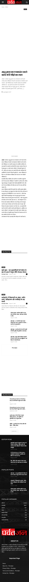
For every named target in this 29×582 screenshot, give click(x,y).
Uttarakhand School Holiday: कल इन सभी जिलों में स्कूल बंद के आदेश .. (18, 400)
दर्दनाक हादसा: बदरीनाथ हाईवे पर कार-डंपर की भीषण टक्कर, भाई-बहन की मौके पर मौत (19, 314)
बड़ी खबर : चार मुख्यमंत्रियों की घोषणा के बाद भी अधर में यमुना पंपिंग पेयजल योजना (14, 271)
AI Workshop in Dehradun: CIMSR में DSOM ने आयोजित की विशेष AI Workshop (18, 454)
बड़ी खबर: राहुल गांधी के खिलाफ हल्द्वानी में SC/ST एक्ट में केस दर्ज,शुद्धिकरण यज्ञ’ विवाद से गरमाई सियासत (19, 338)
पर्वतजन (6, 7)
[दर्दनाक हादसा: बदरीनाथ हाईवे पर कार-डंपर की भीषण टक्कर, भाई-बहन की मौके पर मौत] (5, 314)
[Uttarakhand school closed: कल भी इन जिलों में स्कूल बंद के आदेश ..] (5, 409)
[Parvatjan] (7, 350)
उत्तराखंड (3, 267)
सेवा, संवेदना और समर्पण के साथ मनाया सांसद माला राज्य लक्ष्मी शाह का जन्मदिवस (19, 461)
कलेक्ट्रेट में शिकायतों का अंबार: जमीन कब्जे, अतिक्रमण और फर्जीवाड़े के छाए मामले (13, 299)
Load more (14, 431)
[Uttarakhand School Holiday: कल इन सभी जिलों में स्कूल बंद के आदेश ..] (5, 400)
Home (3, 7)
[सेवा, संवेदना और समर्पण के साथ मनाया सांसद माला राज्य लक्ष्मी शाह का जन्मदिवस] (5, 462)
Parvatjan (14, 348)
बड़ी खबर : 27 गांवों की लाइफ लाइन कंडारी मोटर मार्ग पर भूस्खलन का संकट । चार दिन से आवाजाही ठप (19, 322)
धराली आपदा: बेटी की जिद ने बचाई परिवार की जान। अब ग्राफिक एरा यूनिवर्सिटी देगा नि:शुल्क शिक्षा (17, 416)
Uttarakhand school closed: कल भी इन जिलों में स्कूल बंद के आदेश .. (18, 408)
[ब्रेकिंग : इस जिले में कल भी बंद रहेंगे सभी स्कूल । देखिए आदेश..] (5, 425)
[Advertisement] (14, 25)
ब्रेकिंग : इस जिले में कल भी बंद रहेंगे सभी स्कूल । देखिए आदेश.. (18, 424)
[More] (25, 96)
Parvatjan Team (5, 274)
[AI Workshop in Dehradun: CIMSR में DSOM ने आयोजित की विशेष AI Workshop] (5, 454)
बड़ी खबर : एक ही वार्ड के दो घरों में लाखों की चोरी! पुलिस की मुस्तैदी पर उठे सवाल (19, 330)
